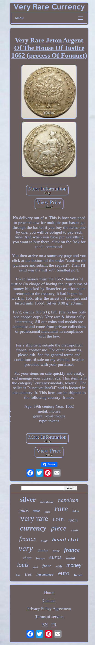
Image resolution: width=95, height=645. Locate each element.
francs (27, 538)
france (72, 550)
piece (58, 528)
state (36, 511)
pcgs (44, 540)
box (18, 575)
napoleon (68, 500)
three (27, 558)
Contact (49, 600)
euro (63, 573)
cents (74, 530)
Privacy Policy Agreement (49, 608)
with (59, 566)
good (35, 567)
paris (24, 510)
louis (23, 564)
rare (61, 508)
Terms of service (49, 616)
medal (70, 558)
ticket (75, 511)
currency (33, 528)
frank (56, 551)
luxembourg (46, 501)
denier (43, 550)
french (78, 575)
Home (49, 592)
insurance (44, 574)
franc (46, 566)
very (26, 548)
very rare (34, 518)
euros (55, 557)
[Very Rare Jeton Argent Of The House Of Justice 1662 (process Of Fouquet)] (49, 92)
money (73, 565)
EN (45, 624)
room (73, 520)
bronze (40, 558)
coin (58, 519)
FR (53, 624)
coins (47, 511)
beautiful (65, 540)
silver (28, 499)
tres (28, 574)
